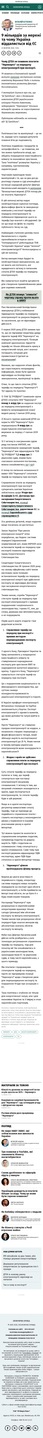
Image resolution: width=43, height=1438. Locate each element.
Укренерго (6, 1032)
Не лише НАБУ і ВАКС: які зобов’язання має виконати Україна (17, 1133)
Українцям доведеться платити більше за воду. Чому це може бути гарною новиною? (19, 1193)
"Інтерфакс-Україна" (30, 1353)
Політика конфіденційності (21, 1332)
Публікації (15, 13)
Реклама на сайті (15, 1329)
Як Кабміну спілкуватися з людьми (21, 1211)
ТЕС (19, 1036)
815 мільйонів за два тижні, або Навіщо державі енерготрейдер (19, 1257)
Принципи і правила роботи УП (21, 1338)
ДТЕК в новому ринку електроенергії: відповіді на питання (17, 1277)
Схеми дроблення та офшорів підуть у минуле (18, 1174)
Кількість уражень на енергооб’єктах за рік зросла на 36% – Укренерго (20, 1091)
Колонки (25, 13)
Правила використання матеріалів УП (21, 1335)
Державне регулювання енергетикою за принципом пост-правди (21, 1266)
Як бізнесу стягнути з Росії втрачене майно (16, 1229)
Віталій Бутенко (23, 22)
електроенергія (8, 1036)
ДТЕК (15, 1032)
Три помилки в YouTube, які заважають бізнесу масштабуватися (17, 1154)
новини (5, 13)
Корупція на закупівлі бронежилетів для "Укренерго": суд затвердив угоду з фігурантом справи (20, 1103)
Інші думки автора (12, 1252)
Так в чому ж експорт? (15, 1285)
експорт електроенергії (28, 1032)
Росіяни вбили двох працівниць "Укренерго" (17, 1114)
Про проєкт (30, 1329)
